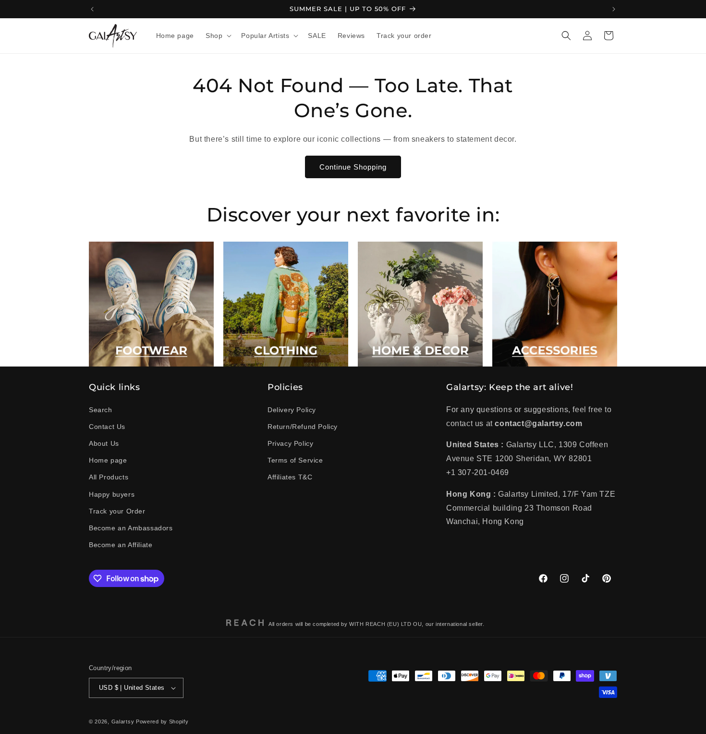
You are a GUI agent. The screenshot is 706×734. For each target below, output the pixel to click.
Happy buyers (111, 494)
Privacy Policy (290, 443)
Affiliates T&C (290, 477)
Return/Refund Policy (303, 426)
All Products (108, 477)
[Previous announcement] (92, 9)
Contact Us (107, 426)
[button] (217, 35)
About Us (104, 443)
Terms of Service (295, 460)
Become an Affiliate (120, 545)
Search (100, 410)
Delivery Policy (292, 410)
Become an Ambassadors (131, 528)
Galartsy (122, 721)
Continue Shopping (353, 167)
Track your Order (117, 511)
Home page (108, 460)
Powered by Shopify (162, 721)
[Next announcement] (613, 9)
